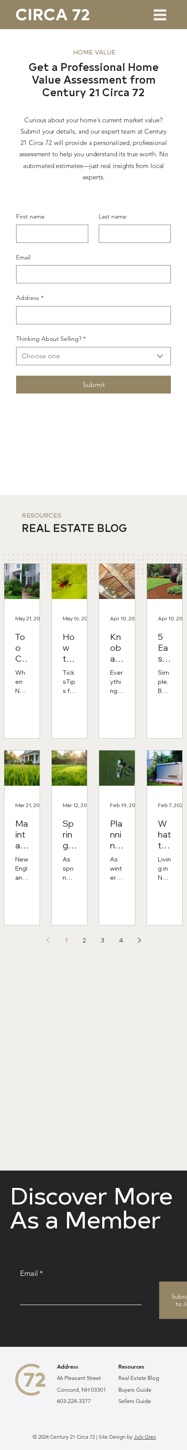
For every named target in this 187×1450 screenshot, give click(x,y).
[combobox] (93, 356)
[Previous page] (48, 940)
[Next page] (139, 940)
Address (29, 298)
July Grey (145, 1436)
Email (23, 257)
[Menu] (160, 14)
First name (30, 216)
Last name (113, 216)
